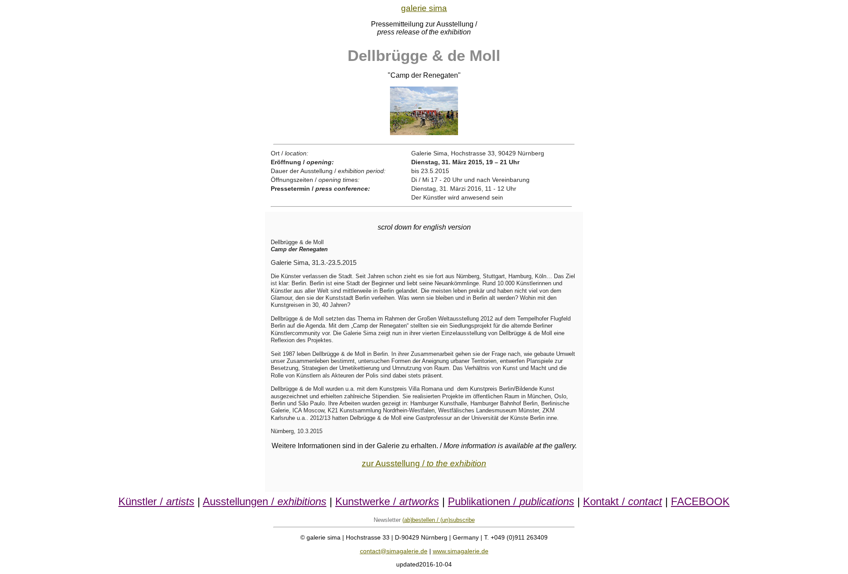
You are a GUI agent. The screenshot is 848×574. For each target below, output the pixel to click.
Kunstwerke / (387, 501)
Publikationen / (511, 501)
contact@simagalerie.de (394, 551)
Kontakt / (622, 501)
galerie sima (424, 8)
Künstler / (156, 501)
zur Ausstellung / (424, 463)
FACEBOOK (700, 501)
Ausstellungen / (264, 501)
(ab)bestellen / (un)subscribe (438, 520)
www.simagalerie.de (460, 551)
